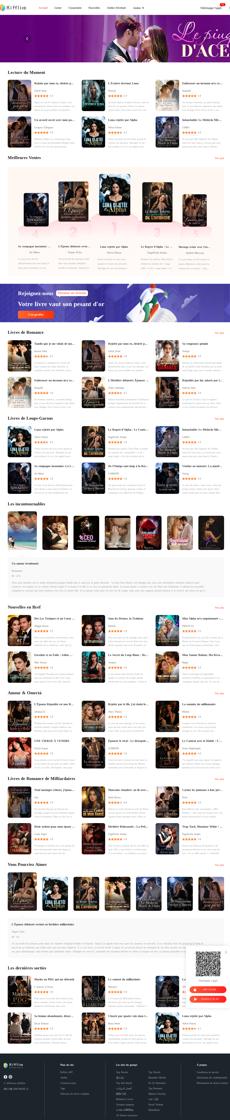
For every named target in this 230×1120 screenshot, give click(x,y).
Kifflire (21, 1083)
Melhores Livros (124, 1099)
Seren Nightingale (191, 748)
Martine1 (112, 987)
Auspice (112, 662)
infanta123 (39, 711)
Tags (62, 1088)
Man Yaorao (40, 662)
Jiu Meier (34, 252)
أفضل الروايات (124, 1088)
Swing (185, 473)
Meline (185, 711)
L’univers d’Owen (43, 987)
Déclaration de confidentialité (212, 1077)
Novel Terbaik (155, 1104)
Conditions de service (208, 1072)
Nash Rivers (114, 797)
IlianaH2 (186, 90)
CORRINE (113, 473)
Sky (36, 797)
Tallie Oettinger (116, 388)
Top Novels (122, 1072)
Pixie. (185, 797)
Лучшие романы (125, 1104)
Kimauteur (17, 571)
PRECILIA (188, 626)
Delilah (112, 626)
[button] (27, 38)
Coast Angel (40, 834)
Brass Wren (114, 1023)
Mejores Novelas (156, 1094)
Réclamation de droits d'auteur (212, 1083)
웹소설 (120, 1077)
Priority (112, 90)
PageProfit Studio (157, 252)
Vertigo (186, 351)
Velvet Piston (115, 127)
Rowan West (40, 351)
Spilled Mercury (195, 252)
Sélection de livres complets (74, 1094)
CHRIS (186, 127)
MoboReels (154, 1110)
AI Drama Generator (126, 1115)
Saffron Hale (189, 388)
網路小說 (121, 1094)
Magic (185, 662)
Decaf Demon (41, 1023)
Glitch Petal (40, 90)
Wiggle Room (41, 626)
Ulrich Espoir (41, 748)
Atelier (63, 1077)
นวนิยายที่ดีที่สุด (125, 1110)
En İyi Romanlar (157, 1083)
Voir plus (219, 158)
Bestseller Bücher (157, 1077)
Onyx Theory (115, 711)
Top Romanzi (155, 1088)
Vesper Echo (75, 252)
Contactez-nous (68, 1083)
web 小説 (153, 1099)
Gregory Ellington (43, 127)
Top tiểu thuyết (124, 1083)
